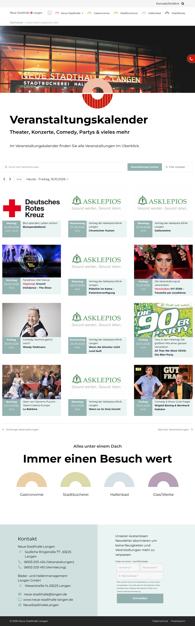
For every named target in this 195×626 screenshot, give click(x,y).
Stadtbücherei (76, 494)
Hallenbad (119, 494)
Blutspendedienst (34, 226)
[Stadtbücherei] (76, 479)
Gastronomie (31, 494)
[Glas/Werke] (163, 479)
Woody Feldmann (34, 347)
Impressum (178, 621)
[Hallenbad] (119, 479)
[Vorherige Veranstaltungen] (4, 179)
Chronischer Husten (101, 230)
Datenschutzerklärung (132, 591)
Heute (19, 179)
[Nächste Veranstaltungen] (10, 179)
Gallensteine (163, 230)
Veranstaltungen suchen (145, 167)
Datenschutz (160, 621)
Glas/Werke (163, 494)
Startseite (16, 22)
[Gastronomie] (32, 479)
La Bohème (30, 409)
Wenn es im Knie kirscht (105, 409)
